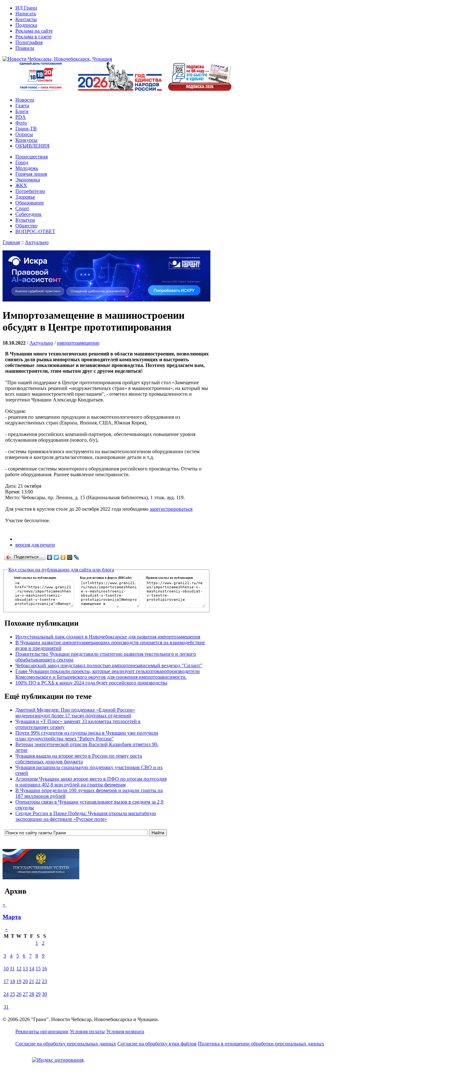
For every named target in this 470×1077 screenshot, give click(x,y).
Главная (11, 242)
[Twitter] (56, 557)
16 (44, 968)
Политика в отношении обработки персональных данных (261, 1043)
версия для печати (35, 544)
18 (12, 981)
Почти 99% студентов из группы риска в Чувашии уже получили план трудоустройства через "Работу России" (86, 735)
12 (18, 968)
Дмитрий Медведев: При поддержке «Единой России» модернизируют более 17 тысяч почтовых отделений (75, 712)
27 (25, 994)
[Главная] (57, 59)
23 (44, 981)
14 (31, 968)
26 (18, 994)
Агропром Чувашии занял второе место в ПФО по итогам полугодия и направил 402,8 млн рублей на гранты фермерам (91, 781)
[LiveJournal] (76, 557)
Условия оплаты (87, 1031)
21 (31, 981)
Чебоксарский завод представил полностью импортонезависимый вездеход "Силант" (108, 665)
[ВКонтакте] (49, 557)
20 (25, 981)
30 (44, 994)
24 (6, 994)
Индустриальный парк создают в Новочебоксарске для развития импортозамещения (107, 636)
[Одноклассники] (63, 557)
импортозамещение (78, 343)
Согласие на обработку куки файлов (157, 1043)
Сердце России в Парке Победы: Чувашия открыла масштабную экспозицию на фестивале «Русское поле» (85, 816)
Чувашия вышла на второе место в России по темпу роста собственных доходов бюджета (78, 758)
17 (6, 981)
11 (12, 968)
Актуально (37, 242)
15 (38, 968)
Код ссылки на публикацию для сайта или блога (61, 569)
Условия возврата (125, 1031)
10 (6, 968)
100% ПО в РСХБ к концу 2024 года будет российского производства (91, 682)
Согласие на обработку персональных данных (65, 1043)
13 (25, 968)
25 (12, 994)
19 (18, 981)
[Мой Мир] (70, 557)
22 (38, 981)
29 (38, 994)
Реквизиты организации (41, 1031)
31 (6, 1007)
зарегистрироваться (171, 509)
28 (31, 994)
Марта (12, 916)
